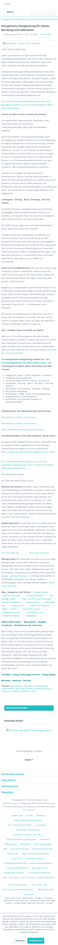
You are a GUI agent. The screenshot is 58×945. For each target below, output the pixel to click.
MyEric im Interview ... (41, 605)
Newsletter (40, 815)
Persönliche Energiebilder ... (40, 872)
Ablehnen (20, 940)
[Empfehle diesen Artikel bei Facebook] (54, 697)
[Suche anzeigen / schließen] (33, 12)
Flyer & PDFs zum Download (28, 830)
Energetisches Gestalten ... (15, 872)
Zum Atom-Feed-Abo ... (40, 553)
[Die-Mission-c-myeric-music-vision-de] (29, 43)
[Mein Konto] (46, 12)
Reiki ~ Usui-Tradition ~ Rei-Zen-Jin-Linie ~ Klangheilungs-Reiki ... (29, 877)
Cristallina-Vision (28, 691)
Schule (48, 688)
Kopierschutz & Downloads (41, 863)
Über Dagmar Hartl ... (40, 868)
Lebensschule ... (34, 602)
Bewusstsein (16, 686)
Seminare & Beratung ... (18, 884)
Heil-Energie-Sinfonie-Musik (15, 863)
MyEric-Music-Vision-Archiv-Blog (28, 820)
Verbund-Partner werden (42, 849)
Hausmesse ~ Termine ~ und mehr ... (28, 834)
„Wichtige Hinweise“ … (21, 517)
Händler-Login (17, 815)
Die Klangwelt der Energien (29, 751)
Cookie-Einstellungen (42, 844)
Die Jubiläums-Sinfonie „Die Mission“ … (19, 417)
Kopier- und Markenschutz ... (15, 576)
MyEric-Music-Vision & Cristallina (35, 853)
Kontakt (29, 815)
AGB (5, 849)
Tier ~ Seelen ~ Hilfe (39, 884)
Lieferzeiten (44, 839)
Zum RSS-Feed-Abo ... (11, 553)
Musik (16, 691)
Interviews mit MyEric (35, 858)
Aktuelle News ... (42, 592)
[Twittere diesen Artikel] (49, 697)
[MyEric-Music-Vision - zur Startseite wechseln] (7, 4)
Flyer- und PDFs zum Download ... (37, 599)
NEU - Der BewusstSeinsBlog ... (20, 825)
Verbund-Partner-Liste (19, 849)
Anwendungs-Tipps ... (12, 595)
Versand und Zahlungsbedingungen (21, 839)
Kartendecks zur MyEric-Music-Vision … (19, 423)
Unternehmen (8, 688)
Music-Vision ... (19, 605)
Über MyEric (17, 858)
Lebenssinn (6, 691)
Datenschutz (25, 844)
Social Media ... (42, 825)
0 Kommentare (45, 34)
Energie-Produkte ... (36, 595)
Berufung (20, 688)
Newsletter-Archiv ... (33, 609)
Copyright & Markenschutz (17, 868)
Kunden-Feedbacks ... (12, 602)
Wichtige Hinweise (45, 889)
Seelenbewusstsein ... (12, 612)
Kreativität (39, 688)
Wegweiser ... (32, 615)
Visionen (29, 688)
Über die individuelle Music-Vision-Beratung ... (23, 429)
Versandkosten (14, 803)
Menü (10, 11)
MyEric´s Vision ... (10, 609)
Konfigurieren (36, 940)
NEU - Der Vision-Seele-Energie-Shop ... (19, 889)
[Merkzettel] (40, 12)
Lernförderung (40, 686)
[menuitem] (7, 12)
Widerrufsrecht (11, 844)
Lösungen (27, 686)
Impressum (29, 894)
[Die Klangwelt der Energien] (29, 738)
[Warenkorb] (53, 12)
